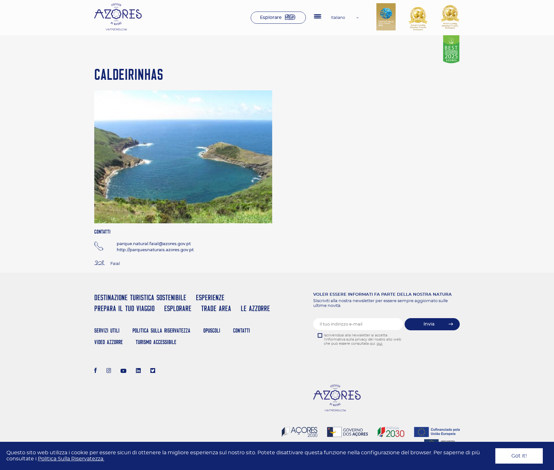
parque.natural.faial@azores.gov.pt (154, 244)
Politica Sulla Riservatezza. (71, 458)
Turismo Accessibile (156, 342)
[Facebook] (95, 371)
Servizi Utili (107, 330)
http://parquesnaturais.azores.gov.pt (155, 250)
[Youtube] (123, 371)
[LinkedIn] (138, 371)
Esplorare (271, 17)
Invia (429, 324)
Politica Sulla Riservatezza (161, 330)
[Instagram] (108, 371)
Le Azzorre (255, 308)
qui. (380, 343)
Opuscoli (211, 330)
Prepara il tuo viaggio (124, 308)
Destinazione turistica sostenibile (140, 297)
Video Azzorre (108, 342)
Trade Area (216, 308)
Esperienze (210, 297)
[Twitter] (152, 371)
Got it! (519, 455)
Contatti (241, 330)
